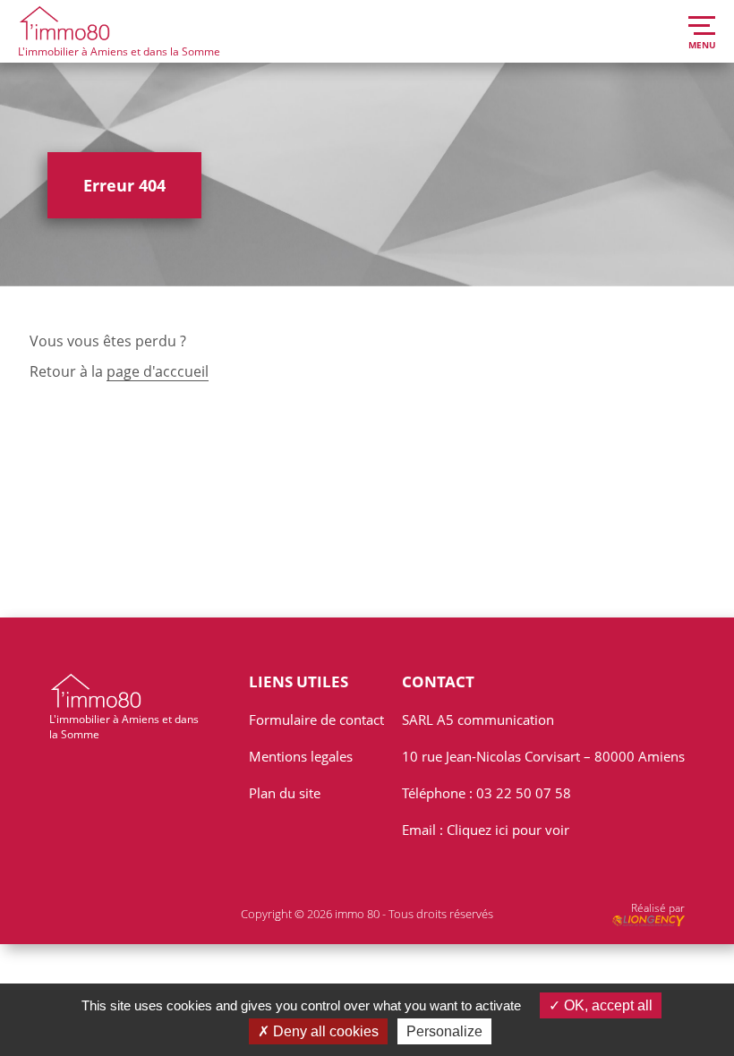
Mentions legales (301, 756)
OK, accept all (606, 1005)
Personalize (444, 1031)
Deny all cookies (324, 1031)
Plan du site (284, 793)
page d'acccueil (158, 371)
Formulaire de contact (316, 719)
